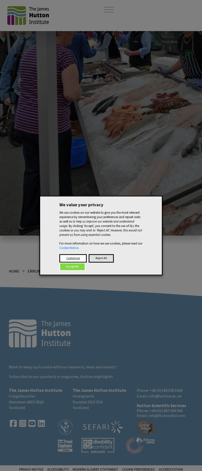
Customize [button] (73, 258)
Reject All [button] (101, 258)
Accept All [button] (72, 266)
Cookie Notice (68, 248)
